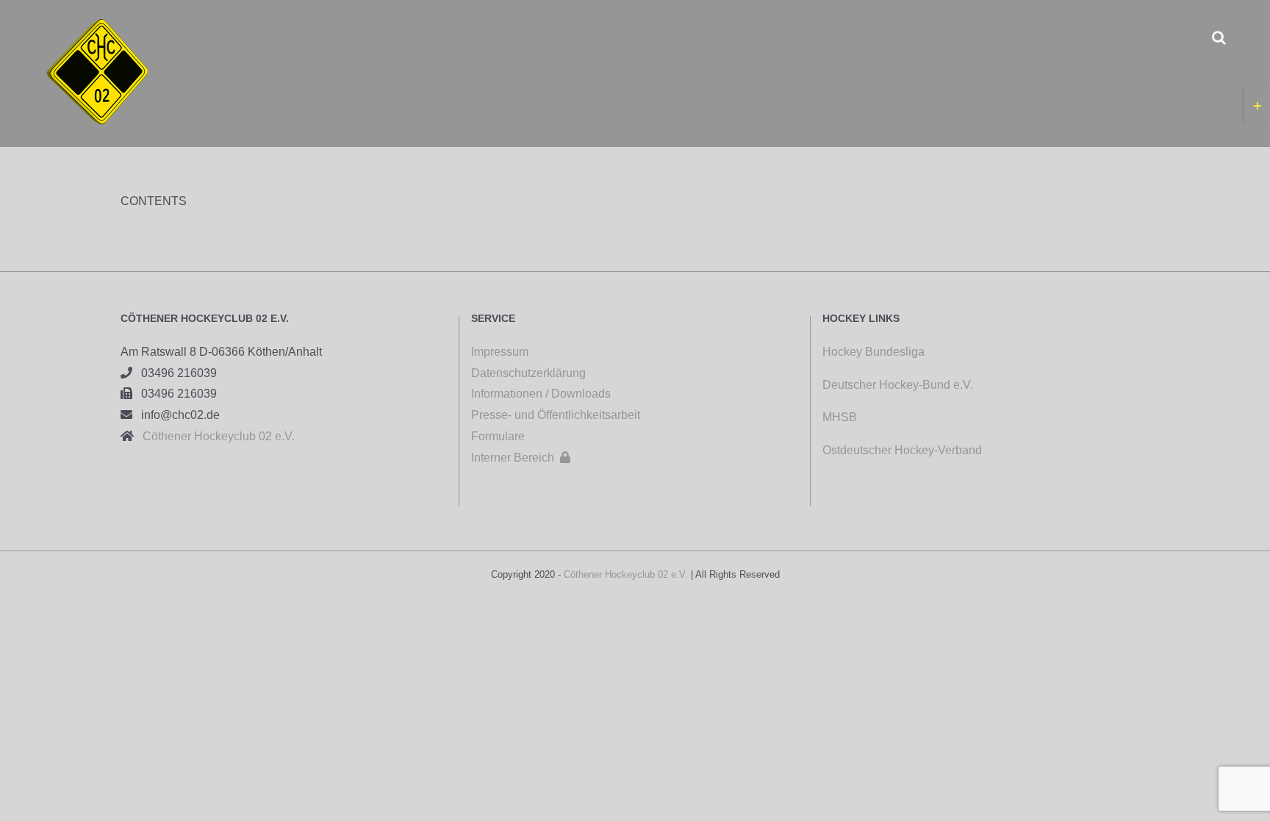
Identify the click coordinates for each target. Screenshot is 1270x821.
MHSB (839, 417)
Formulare (498, 436)
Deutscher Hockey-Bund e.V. (897, 385)
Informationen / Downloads (541, 393)
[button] (1219, 37)
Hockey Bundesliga (873, 351)
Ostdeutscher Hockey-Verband (903, 450)
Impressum (499, 351)
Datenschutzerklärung (528, 373)
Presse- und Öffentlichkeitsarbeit (555, 415)
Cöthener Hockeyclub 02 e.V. (214, 436)
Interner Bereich (520, 457)
